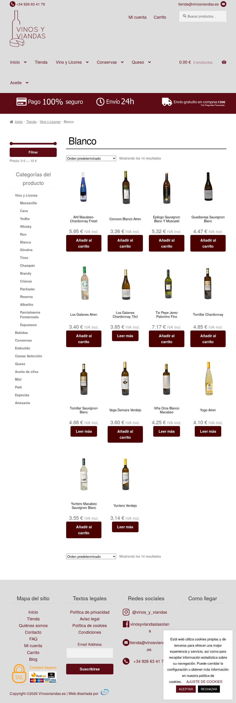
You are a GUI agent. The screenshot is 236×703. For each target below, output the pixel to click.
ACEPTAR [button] (186, 689)
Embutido (22, 348)
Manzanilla (28, 203)
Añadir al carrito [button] (84, 243)
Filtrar (33, 152)
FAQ (33, 639)
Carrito (160, 17)
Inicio (15, 62)
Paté (18, 387)
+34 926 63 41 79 (30, 4)
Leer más (125, 335)
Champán (27, 265)
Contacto (33, 632)
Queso (138, 62)
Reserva (26, 296)
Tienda (41, 62)
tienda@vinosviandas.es (199, 4)
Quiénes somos (33, 625)
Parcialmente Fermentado (30, 314)
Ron (23, 234)
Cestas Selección (28, 356)
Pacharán (27, 289)
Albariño (26, 304)
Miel (18, 379)
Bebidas (21, 332)
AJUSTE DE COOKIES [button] (204, 681)
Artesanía (22, 402)
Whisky (26, 226)
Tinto (24, 257)
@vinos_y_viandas (149, 612)
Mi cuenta (138, 17)
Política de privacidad (89, 612)
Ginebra (26, 249)
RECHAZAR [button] (209, 689)
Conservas (107, 62)
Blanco (25, 242)
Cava (24, 210)
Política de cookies (89, 625)
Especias (22, 395)
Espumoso (28, 324)
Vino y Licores (69, 62)
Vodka (25, 218)
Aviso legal (90, 619)
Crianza (26, 281)
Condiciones (89, 632)
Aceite (16, 82)
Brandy (25, 273)
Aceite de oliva (26, 371)
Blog (33, 659)
